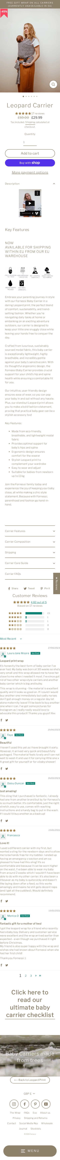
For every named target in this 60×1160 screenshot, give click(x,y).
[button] (23, 113)
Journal (23, 1128)
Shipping (30, 122)
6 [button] (37, 97)
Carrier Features (15, 531)
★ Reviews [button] (56, 583)
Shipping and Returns (36, 1118)
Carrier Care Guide (16, 563)
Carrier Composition (17, 541)
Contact (11, 1123)
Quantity (29, 134)
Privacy (17, 1118)
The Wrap (15, 1112)
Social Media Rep (28, 1123)
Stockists (35, 1128)
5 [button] (34, 97)
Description (12, 183)
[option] (30, 50)
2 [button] (26, 97)
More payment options (30, 172)
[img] (8, 648)
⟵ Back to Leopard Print (30, 1079)
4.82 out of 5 (39, 602)
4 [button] (32, 97)
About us (45, 1112)
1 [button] (23, 96)
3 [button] (29, 97)
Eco (35, 1112)
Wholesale (47, 1123)
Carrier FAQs (13, 573)
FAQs (27, 1112)
